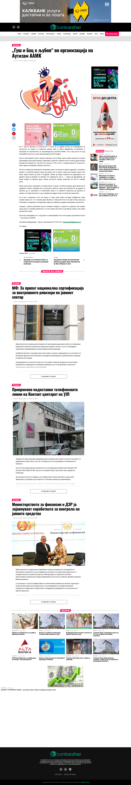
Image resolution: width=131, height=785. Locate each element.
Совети (102, 34)
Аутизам (32, 253)
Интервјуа (41, 34)
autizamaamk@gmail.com (72, 222)
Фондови (89, 34)
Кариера (75, 34)
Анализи (33, 34)
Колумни (82, 34)
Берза (96, 34)
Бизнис (59, 34)
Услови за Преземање (70, 774)
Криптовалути (50, 34)
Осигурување (67, 34)
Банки (19, 34)
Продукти (26, 34)
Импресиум (58, 774)
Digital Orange (85, 782)
